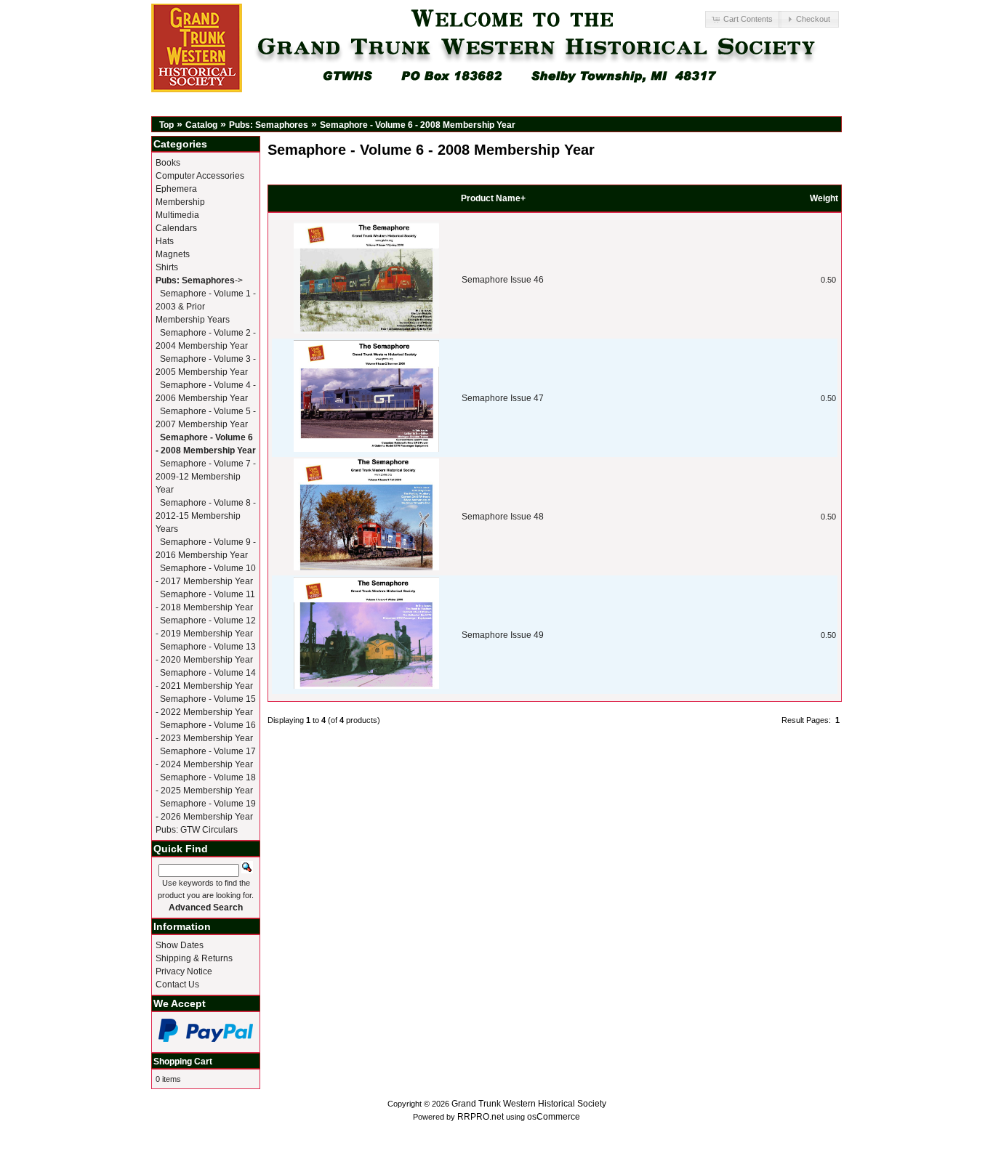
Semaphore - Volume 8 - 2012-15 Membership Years (206, 516)
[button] (743, 19)
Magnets (173, 254)
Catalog (201, 125)
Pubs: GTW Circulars (197, 830)
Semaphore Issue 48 (503, 517)
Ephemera (176, 189)
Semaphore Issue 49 (503, 635)
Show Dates (180, 945)
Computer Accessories (200, 176)
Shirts (167, 267)
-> (199, 280)
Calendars (176, 228)
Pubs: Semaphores (268, 125)
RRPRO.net (480, 1117)
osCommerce (553, 1117)
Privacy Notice (184, 971)
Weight (824, 198)
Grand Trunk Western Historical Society (528, 1104)
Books (168, 163)
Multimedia (177, 215)
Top (166, 125)
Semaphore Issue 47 (503, 398)
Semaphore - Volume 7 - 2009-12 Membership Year (206, 476)
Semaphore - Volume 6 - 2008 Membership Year (417, 125)
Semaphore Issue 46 (503, 280)
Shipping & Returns (194, 958)
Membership (180, 202)
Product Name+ (493, 198)
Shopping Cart (182, 1061)
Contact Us (177, 984)
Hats (165, 241)
